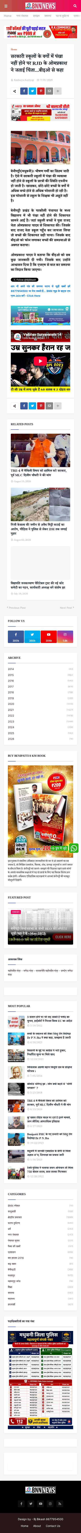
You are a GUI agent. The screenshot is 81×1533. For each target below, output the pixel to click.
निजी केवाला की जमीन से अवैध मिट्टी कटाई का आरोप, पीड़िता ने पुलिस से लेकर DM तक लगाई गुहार (39, 529)
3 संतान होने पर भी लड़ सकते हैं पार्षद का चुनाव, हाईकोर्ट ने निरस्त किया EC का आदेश (49, 1019)
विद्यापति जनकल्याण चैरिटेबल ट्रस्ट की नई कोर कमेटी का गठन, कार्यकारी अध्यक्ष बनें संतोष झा (38, 586)
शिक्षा (40, 1287)
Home (7, 15)
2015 (40, 675)
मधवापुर (40, 1275)
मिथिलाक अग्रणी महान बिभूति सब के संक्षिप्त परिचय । (49, 1070)
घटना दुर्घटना (62, 15)
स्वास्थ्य (40, 1298)
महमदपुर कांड (40, 1281)
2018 (40, 692)
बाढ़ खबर (40, 1263)
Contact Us (53, 1525)
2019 (40, 698)
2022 (40, 715)
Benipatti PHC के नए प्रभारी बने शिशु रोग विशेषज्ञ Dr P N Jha (49, 1137)
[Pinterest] (41, 91)
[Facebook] (24, 91)
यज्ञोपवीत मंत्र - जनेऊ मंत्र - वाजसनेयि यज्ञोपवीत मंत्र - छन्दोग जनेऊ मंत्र (40, 972)
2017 (40, 686)
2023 (40, 721)
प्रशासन (40, 1252)
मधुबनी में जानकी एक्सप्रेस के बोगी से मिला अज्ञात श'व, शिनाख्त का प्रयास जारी (49, 1153)
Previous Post (17, 607)
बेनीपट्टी (40, 1269)
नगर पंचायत (22, 15)
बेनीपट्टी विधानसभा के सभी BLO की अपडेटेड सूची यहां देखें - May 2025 (39, 932)
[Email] (49, 91)
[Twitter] (32, 91)
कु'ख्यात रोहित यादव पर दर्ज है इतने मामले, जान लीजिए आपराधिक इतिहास (49, 1120)
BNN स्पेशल (40, 1205)
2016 (40, 680)
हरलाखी (40, 1304)
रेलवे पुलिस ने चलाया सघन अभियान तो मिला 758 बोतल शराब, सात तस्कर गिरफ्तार (50, 1170)
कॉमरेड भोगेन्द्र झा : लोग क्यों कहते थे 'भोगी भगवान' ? (49, 1086)
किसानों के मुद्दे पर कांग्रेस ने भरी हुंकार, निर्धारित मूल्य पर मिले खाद (46, 1053)
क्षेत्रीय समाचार (40, 1217)
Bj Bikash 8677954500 (48, 1519)
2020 (40, 703)
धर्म (40, 1228)
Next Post (66, 607)
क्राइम (36, 15)
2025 (40, 733)
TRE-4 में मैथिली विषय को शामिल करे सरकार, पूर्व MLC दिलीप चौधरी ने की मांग (39, 473)
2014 (40, 669)
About (37, 1525)
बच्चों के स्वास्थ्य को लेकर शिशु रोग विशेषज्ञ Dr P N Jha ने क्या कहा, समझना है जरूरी (49, 1036)
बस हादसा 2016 (40, 1257)
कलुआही (40, 1211)
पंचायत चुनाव (40, 1240)
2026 (40, 738)
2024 (40, 727)
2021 (40, 709)
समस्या (47, 15)
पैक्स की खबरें (40, 1246)
